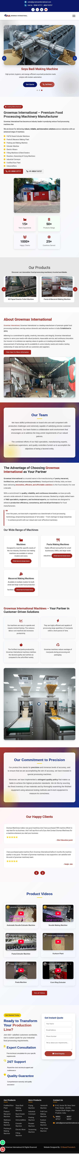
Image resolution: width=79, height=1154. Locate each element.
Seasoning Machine (32, 1131)
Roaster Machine (31, 1125)
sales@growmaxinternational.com (39, 2)
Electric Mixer (21, 1129)
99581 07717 (38, 5)
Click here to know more (21, 561)
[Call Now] (2, 1149)
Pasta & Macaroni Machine (7, 1114)
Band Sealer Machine (20, 1115)
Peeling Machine (31, 1119)
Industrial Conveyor (31, 1113)
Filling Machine (19, 1134)
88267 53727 (48, 5)
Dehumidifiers (21, 1120)
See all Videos (39, 993)
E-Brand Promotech (68, 1147)
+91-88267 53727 (35, 171)
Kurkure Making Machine (43, 1122)
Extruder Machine (19, 1125)
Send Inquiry (59, 1054)
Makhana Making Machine (7, 1122)
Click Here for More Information (17, 352)
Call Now (48, 84)
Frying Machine (31, 1107)
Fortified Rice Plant (8, 1107)
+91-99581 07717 (14, 171)
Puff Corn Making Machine (43, 1114)
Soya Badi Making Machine (19, 1108)
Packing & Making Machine (7, 1131)
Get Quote (30, 84)
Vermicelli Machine (44, 1107)
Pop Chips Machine (44, 1130)
